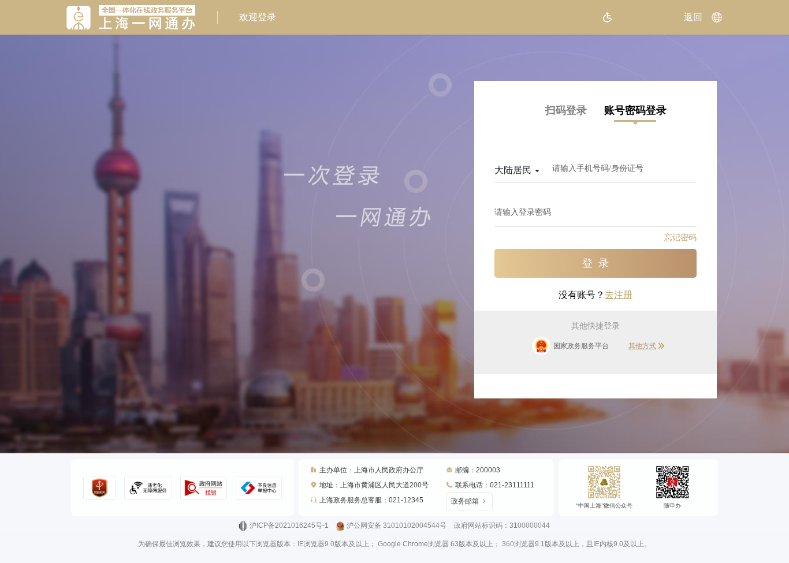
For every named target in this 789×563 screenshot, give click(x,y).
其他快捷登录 (595, 326)
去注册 (618, 295)
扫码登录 (566, 110)
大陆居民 (514, 170)
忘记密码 (680, 237)
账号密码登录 (635, 110)
